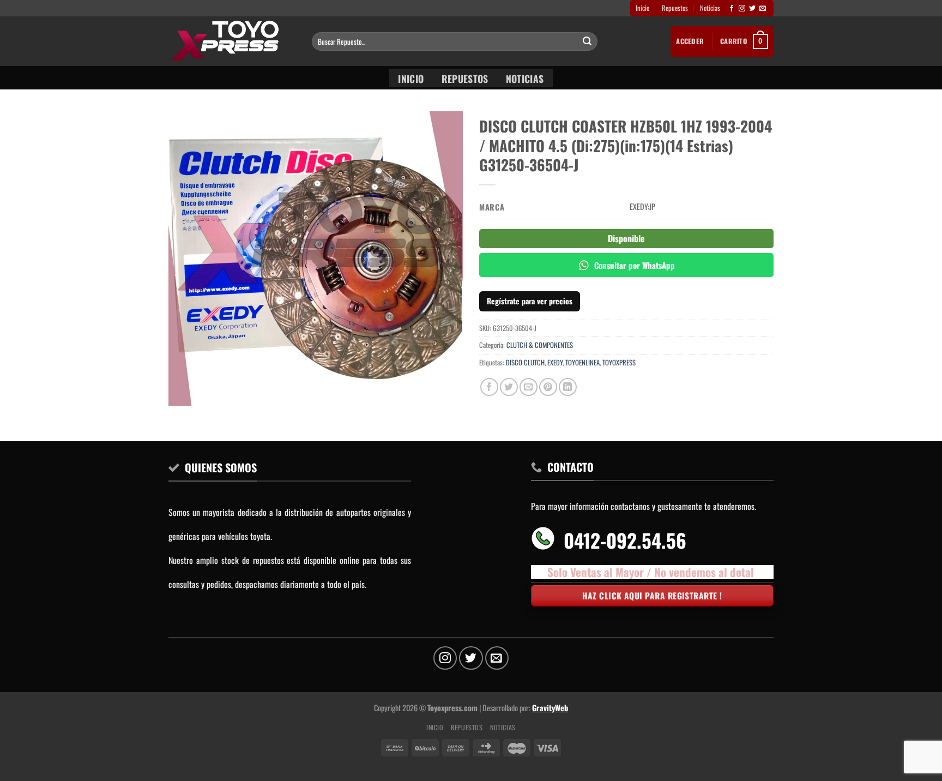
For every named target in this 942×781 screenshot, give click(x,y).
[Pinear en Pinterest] (548, 387)
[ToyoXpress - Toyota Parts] (231, 41)
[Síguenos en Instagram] (742, 9)
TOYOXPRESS (619, 362)
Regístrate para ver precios (529, 301)
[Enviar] (587, 41)
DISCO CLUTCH (525, 362)
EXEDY (555, 362)
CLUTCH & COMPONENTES (539, 345)
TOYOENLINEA (582, 362)
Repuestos (675, 8)
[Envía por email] (529, 387)
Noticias (710, 8)
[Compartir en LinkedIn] (568, 387)
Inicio (642, 8)
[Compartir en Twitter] (509, 387)
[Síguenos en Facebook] (731, 9)
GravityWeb (550, 707)
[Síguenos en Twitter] (752, 9)
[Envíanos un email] (762, 9)
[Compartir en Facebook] (489, 387)
